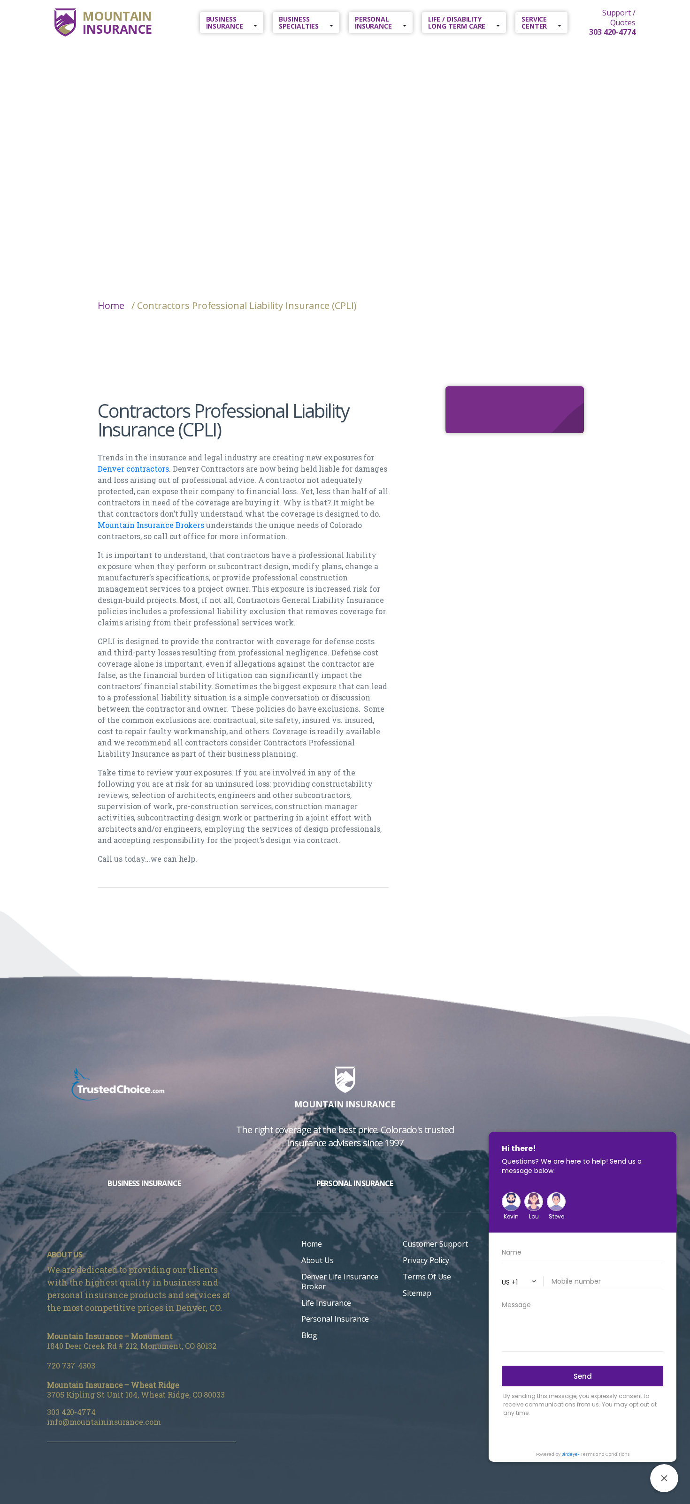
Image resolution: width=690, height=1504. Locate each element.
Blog (309, 1335)
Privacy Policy (426, 1260)
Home (111, 306)
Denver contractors (133, 469)
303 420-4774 (71, 1412)
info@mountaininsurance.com (104, 1422)
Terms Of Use (427, 1276)
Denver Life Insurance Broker (339, 1281)
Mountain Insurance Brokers (151, 525)
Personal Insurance (335, 1319)
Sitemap (417, 1293)
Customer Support (435, 1244)
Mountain (117, 23)
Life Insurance (326, 1303)
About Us (317, 1260)
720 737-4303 (71, 1365)
